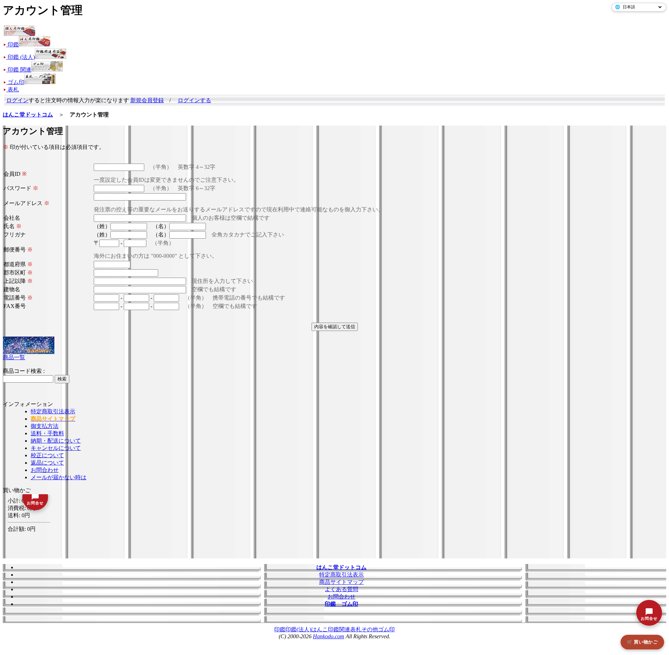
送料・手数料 (47, 433)
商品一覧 (14, 357)
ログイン (17, 100)
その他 (369, 629)
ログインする (194, 100)
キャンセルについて (56, 448)
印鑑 (279, 629)
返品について (47, 463)
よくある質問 (341, 589)
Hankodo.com (328, 636)
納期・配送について (56, 441)
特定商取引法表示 (53, 411)
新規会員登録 (147, 100)
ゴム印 (386, 629)
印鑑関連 (339, 629)
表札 (355, 629)
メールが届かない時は (58, 477)
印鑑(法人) (298, 629)
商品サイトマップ (341, 582)
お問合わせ (45, 470)
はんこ (319, 629)
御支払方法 (45, 426)
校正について (47, 455)
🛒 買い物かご (642, 642)
